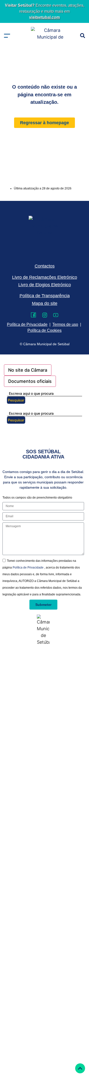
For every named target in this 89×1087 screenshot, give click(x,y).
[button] (7, 36)
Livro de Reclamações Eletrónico (44, 277)
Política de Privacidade (28, 567)
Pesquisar (16, 400)
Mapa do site (44, 303)
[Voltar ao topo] (80, 1068)
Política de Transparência (45, 295)
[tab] (27, 370)
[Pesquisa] (82, 35)
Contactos (45, 266)
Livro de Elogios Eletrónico (44, 284)
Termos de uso (65, 324)
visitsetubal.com (44, 17)
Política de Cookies (44, 330)
